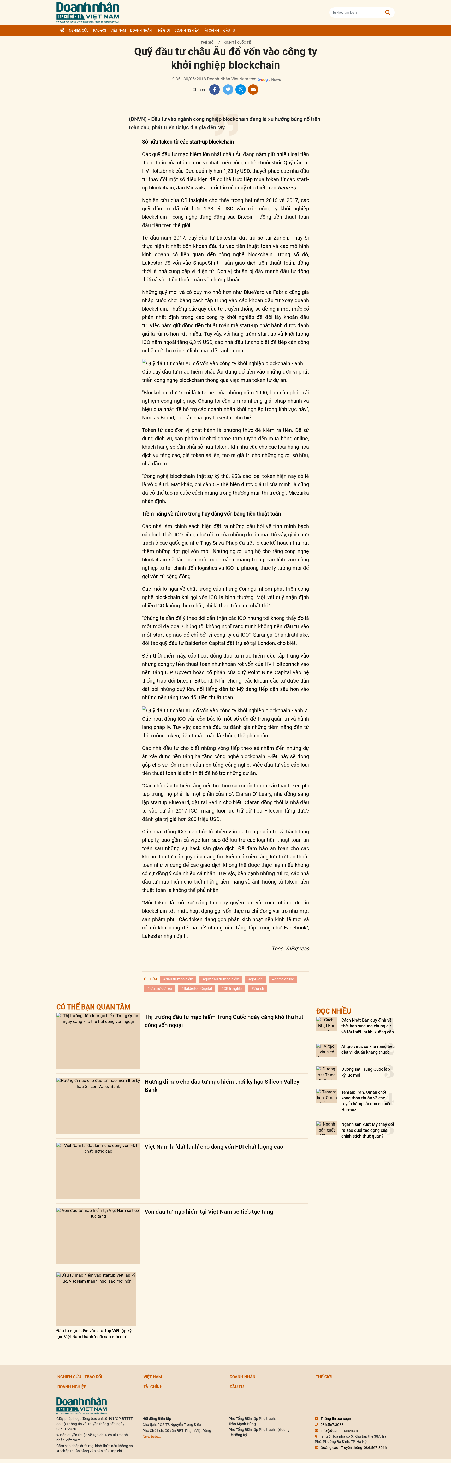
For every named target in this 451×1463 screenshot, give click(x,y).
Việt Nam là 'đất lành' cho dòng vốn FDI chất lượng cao (214, 1146)
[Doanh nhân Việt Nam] (81, 1405)
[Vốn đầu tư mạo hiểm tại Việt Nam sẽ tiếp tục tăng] (98, 1236)
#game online (283, 979)
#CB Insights (231, 988)
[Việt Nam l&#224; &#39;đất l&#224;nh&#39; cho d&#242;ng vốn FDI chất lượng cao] (98, 1171)
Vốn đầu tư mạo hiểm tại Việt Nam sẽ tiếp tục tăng (209, 1211)
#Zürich (258, 988)
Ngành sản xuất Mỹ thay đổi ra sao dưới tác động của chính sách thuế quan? (367, 1130)
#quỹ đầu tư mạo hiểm (221, 979)
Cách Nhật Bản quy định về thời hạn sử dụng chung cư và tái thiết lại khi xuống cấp (367, 1025)
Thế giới (163, 30)
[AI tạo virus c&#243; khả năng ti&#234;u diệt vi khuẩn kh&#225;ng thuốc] (326, 1050)
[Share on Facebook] (214, 89)
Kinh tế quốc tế (237, 42)
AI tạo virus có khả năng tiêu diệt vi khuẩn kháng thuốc (368, 1049)
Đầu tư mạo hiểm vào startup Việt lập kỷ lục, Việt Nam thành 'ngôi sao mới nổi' (94, 1333)
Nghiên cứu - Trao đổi (87, 30)
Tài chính (211, 30)
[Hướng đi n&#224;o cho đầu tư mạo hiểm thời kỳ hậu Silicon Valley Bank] (98, 1106)
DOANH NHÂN (141, 30)
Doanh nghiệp (186, 30)
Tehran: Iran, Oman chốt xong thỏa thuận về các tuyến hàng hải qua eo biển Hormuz (366, 1100)
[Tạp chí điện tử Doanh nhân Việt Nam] (87, 11)
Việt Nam (118, 30)
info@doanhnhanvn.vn (339, 1431)
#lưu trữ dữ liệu (159, 988)
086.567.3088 (332, 1425)
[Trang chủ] (62, 30)
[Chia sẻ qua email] (253, 89)
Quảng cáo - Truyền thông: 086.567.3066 (354, 1448)
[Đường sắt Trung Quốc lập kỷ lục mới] (326, 1073)
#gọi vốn (255, 979)
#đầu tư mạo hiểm (178, 979)
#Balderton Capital (196, 988)
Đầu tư (229, 30)
